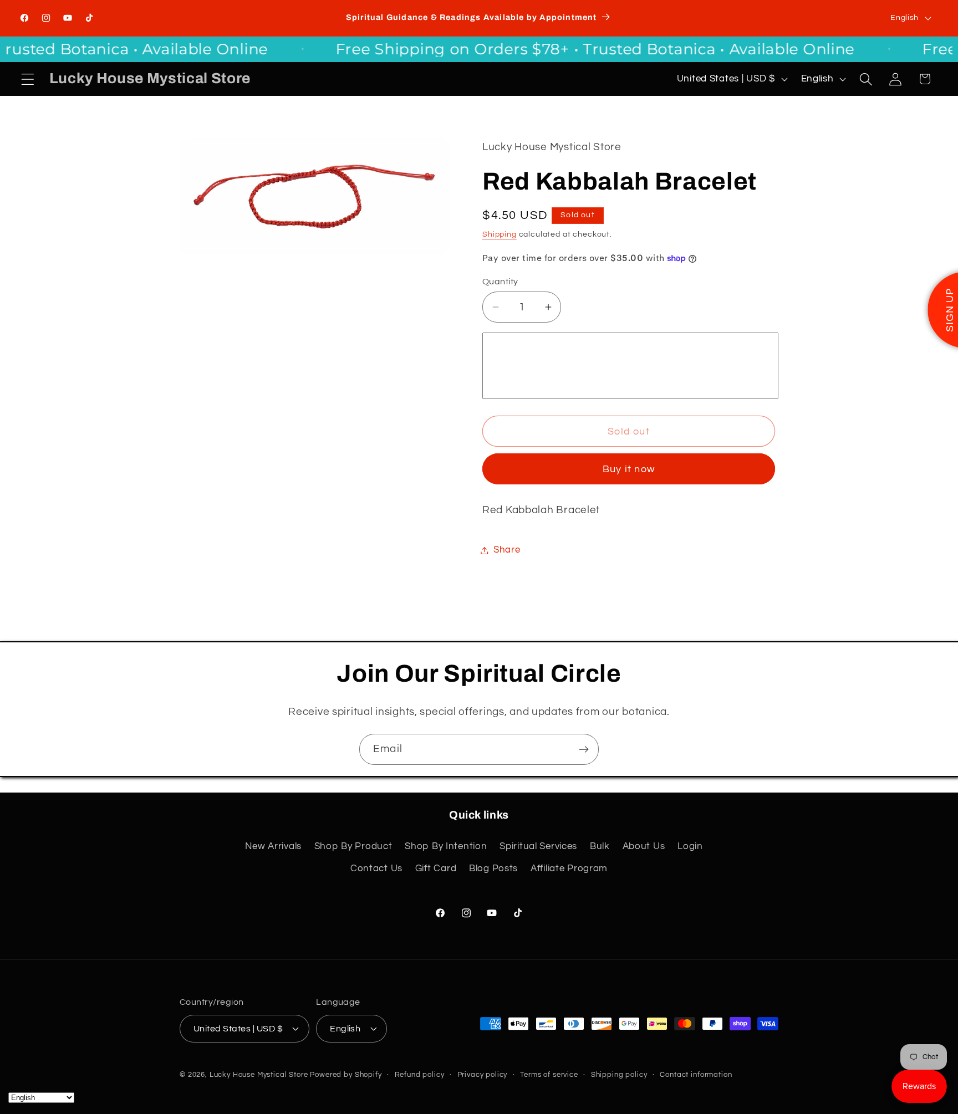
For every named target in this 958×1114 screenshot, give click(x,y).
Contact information (696, 1074)
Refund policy (420, 1074)
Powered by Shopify (345, 1074)
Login (690, 846)
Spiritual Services (538, 846)
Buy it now (629, 469)
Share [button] (507, 550)
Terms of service (549, 1074)
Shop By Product (353, 846)
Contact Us (376, 868)
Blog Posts (493, 868)
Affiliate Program (569, 868)
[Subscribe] (583, 749)
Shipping (499, 234)
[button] (28, 79)
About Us (644, 846)
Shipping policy (619, 1074)
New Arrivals (273, 846)
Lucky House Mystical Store (259, 1074)
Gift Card (435, 868)
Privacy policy (482, 1074)
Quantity (500, 281)
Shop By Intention (446, 846)
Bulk (600, 846)
